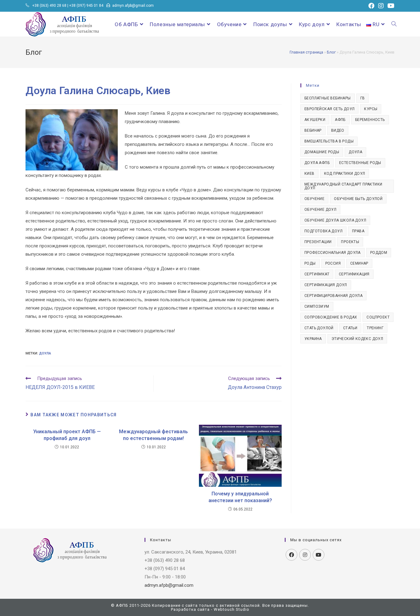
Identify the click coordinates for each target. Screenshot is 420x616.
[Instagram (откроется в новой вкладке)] (381, 6)
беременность (370, 120)
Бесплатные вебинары (327, 98)
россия (333, 263)
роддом (378, 252)
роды (310, 263)
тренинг (375, 328)
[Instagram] (305, 555)
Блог (331, 52)
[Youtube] (318, 555)
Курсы (370, 109)
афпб (340, 120)
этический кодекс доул (357, 339)
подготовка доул (323, 231)
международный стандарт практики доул (343, 186)
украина (313, 339)
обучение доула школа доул (335, 220)
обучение (314, 199)
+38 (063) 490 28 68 (49, 5)
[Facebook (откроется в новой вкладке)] (371, 6)
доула (45, 353)
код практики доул (344, 173)
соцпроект (378, 317)
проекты (350, 242)
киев (309, 173)
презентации (317, 242)
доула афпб (317, 163)
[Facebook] (291, 555)
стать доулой (319, 328)
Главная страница (306, 52)
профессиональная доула (332, 252)
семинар (359, 263)
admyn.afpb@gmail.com (133, 5)
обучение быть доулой (358, 199)
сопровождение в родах (330, 317)
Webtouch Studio (231, 609)
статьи (350, 328)
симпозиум (316, 306)
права (358, 231)
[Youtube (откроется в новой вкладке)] (390, 6)
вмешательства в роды (329, 141)
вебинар (313, 130)
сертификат (316, 274)
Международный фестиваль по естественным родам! (153, 435)
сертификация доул (325, 285)
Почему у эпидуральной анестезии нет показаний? (240, 497)
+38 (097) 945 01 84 (86, 5)
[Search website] (394, 24)
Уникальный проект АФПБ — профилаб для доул (67, 435)
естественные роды (360, 163)
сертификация (354, 274)
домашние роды (321, 152)
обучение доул (320, 209)
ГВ (362, 98)
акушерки (314, 120)
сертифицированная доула (333, 296)
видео (337, 130)
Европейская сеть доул (329, 109)
